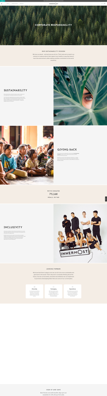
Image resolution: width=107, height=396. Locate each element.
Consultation (15, 3)
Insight (22, 3)
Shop (8, 3)
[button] (1, 3)
